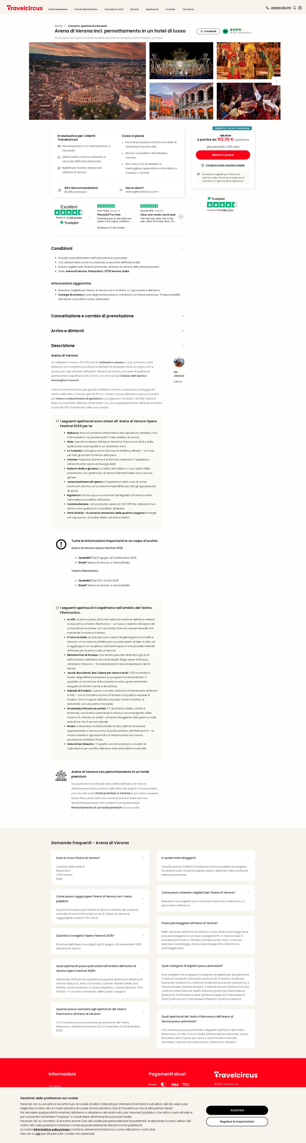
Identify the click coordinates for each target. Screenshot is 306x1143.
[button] (294, 7)
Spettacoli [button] (152, 9)
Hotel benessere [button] (58, 9)
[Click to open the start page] (235, 1077)
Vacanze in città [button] (113, 9)
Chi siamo (55, 1086)
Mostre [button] (135, 9)
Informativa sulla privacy (52, 1129)
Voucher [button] (170, 9)
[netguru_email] (122, 190)
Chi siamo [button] (188, 9)
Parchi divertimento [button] (86, 9)
